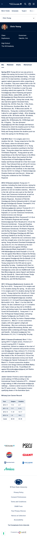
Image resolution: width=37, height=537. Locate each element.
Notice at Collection (18, 515)
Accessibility (18, 520)
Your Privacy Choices (18, 511)
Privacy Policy (18, 492)
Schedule (15, 11)
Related (10, 65)
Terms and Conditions (18, 501)
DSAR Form (18, 506)
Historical (28, 65)
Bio (2, 65)
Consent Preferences (18, 497)
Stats (32, 11)
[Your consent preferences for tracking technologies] (4, 533)
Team (23, 11)
